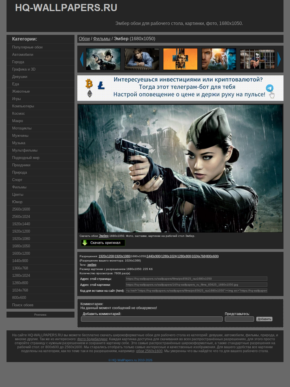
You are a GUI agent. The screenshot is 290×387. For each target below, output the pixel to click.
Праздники (21, 165)
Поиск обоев (22, 305)
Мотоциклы (21, 128)
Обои (84, 38)
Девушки (19, 77)
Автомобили (22, 54)
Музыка (18, 143)
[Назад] (82, 59)
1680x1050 (21, 246)
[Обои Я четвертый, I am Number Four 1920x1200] (180, 58)
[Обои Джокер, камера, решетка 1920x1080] (257, 58)
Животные (21, 91)
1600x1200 (21, 253)
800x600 (19, 297)
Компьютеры (23, 106)
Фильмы (19, 187)
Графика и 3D (23, 69)
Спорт (17, 180)
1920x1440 (21, 224)
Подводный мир (25, 158)
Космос (18, 113)
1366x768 (20, 268)
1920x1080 (21, 239)
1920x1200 (21, 231)
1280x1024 (21, 275)
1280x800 (20, 283)
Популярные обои (27, 47)
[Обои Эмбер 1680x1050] (180, 231)
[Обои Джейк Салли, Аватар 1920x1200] (219, 58)
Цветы (17, 194)
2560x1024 (21, 216)
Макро (17, 121)
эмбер (91, 264)
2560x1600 (21, 209)
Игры (16, 99)
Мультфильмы (24, 150)
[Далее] (279, 59)
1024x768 (20, 290)
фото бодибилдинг (92, 339)
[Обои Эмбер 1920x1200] (103, 58)
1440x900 (20, 261)
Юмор (17, 202)
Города (18, 62)
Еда (15, 84)
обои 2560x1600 (149, 351)
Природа (19, 172)
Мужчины (20, 135)
